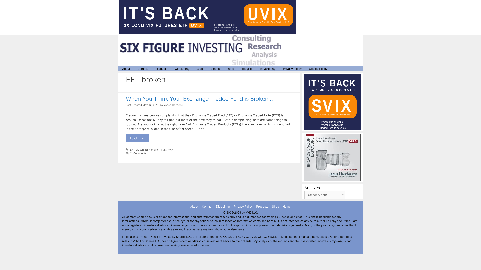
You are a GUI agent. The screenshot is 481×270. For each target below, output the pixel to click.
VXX (170, 149)
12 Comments (138, 153)
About (126, 68)
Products (161, 68)
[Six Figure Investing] (203, 50)
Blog (200, 68)
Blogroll (247, 68)
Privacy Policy (292, 68)
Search (215, 68)
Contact (143, 68)
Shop (275, 206)
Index (231, 68)
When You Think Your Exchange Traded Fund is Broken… (199, 98)
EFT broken (137, 149)
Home (287, 206)
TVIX (164, 149)
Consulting (182, 68)
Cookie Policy (318, 68)
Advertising (267, 68)
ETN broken (152, 149)
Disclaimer (223, 206)
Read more (137, 138)
